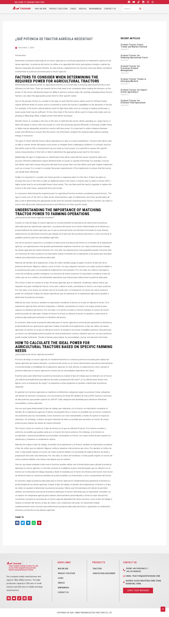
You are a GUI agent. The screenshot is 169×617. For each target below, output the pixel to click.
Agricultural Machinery (104, 573)
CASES (73, 9)
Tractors (97, 568)
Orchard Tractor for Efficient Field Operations (133, 101)
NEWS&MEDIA (95, 9)
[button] (17, 523)
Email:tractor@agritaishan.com (143, 576)
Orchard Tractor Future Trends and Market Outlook (134, 45)
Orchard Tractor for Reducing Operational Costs (134, 56)
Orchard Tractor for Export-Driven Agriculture (134, 91)
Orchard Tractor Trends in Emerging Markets (133, 80)
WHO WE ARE (41, 9)
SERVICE (82, 9)
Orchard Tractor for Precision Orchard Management (130, 68)
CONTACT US (110, 9)
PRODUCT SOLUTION (58, 9)
